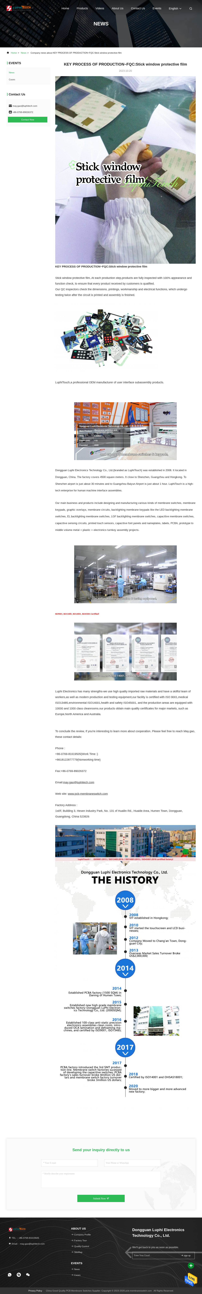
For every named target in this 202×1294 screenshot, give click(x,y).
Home (65, 8)
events (157, 8)
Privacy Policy (35, 1290)
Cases (12, 79)
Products (82, 8)
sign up (186, 1255)
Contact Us (138, 8)
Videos (99, 8)
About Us (117, 8)
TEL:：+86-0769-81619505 (25, 1238)
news (23, 53)
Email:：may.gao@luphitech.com (28, 1243)
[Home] (19, 8)
